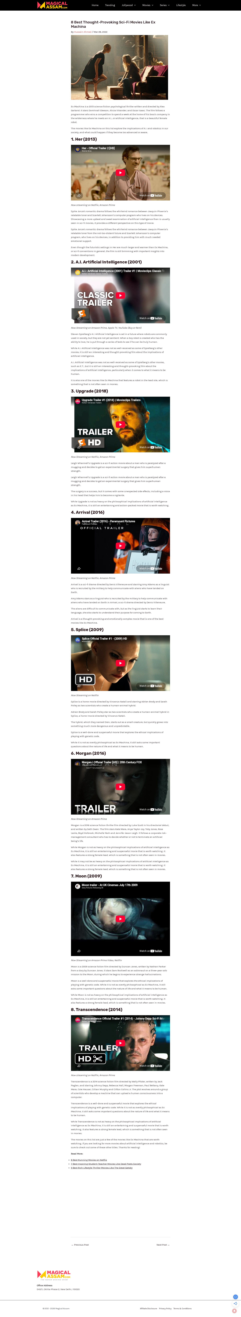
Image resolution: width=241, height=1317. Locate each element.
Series (163, 5)
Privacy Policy (165, 1308)
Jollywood (127, 5)
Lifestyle (181, 5)
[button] (134, 5)
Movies (146, 5)
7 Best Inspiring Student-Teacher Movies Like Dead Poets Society (106, 1163)
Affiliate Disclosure (148, 1308)
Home (95, 5)
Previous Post (80, 1244)
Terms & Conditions (182, 1308)
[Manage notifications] (234, 1311)
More (195, 5)
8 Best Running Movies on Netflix (89, 1159)
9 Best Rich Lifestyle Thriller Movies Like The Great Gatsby (101, 1167)
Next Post (163, 1244)
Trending (110, 5)
